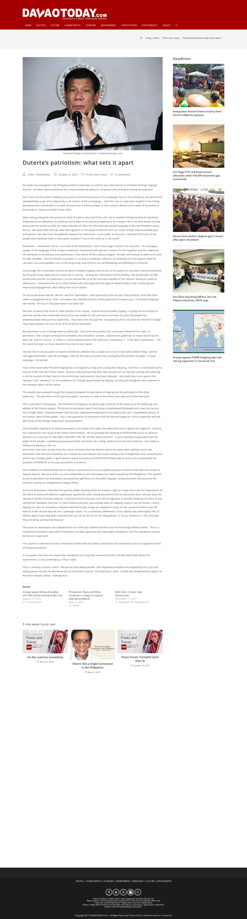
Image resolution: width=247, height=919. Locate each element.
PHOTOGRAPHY (164, 881)
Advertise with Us (152, 915)
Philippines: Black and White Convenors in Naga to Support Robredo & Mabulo (86, 595)
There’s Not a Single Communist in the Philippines (92, 665)
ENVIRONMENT (123, 881)
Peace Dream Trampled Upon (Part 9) (140, 659)
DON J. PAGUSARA (39, 174)
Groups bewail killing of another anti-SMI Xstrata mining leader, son (42, 593)
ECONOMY (109, 881)
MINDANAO (137, 881)
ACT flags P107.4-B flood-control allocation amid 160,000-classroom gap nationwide (196, 175)
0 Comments (122, 174)
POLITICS (80, 881)
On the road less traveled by (45, 657)
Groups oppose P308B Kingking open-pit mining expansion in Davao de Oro (197, 359)
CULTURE (150, 881)
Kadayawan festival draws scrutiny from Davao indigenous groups (197, 113)
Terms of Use (136, 915)
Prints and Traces (96, 174)
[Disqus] (93, 720)
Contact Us (167, 915)
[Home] (141, 37)
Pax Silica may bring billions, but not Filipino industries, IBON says (194, 298)
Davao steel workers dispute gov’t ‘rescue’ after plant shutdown (198, 237)
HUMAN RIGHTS (93, 881)
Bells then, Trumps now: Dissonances (128, 593)
